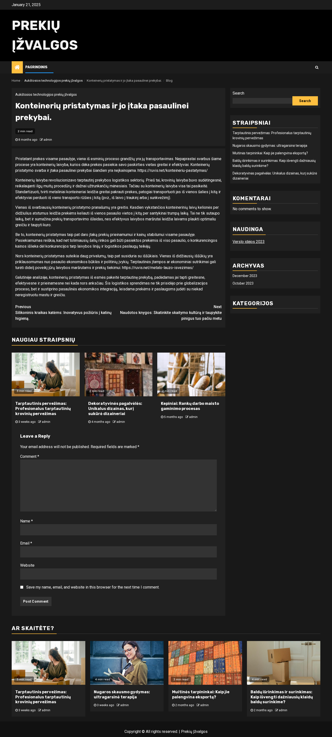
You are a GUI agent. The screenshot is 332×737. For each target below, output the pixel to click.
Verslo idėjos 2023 (249, 241)
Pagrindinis (36, 67)
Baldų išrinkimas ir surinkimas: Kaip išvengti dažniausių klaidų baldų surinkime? (282, 697)
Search (238, 93)
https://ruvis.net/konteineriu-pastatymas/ (173, 170)
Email (26, 543)
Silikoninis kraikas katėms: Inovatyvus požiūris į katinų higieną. (63, 312)
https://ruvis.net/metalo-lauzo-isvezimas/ (158, 267)
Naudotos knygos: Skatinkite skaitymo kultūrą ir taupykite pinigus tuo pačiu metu (171, 312)
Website (27, 565)
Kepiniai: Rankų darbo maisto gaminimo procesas (190, 406)
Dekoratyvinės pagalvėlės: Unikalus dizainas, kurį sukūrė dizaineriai (115, 408)
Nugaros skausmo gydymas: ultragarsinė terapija (270, 145)
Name (26, 521)
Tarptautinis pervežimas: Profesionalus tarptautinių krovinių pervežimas (43, 408)
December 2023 (245, 276)
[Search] (317, 67)
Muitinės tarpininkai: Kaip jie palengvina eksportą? (270, 153)
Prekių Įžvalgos (194, 731)
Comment (29, 456)
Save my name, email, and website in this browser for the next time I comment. (92, 587)
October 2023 (243, 283)
